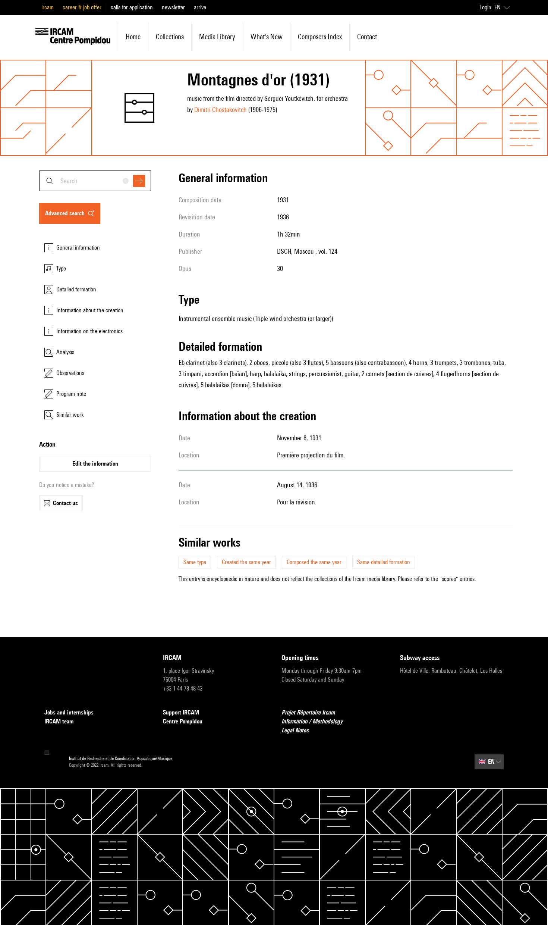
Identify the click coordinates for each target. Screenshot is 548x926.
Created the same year (246, 562)
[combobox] (95, 181)
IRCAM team (58, 721)
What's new (267, 36)
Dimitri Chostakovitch (220, 109)
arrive (200, 7)
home (133, 36)
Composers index (320, 36)
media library (217, 36)
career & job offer (82, 7)
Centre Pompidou (182, 721)
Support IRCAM (181, 712)
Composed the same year (314, 562)
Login (485, 7)
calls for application (132, 7)
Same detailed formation (383, 562)
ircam (47, 7)
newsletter (173, 7)
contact (367, 36)
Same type (194, 562)
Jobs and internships (69, 712)
